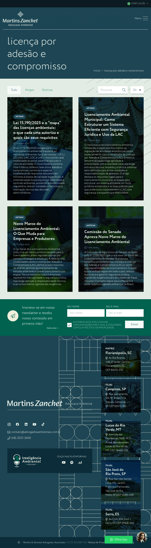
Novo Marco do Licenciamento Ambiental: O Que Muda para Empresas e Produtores (36, 231)
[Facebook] (17, 438)
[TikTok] (43, 438)
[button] (137, 3)
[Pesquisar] (124, 90)
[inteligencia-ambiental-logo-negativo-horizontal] (27, 474)
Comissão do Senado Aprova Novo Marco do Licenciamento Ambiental (107, 237)
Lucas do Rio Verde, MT (115, 441)
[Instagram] (9, 438)
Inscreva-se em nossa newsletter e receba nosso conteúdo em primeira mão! (38, 322)
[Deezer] (80, 476)
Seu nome (73, 306)
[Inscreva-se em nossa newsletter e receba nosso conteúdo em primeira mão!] (14, 322)
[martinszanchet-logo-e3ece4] (20, 18)
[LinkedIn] (26, 438)
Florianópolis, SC (119, 366)
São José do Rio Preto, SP (116, 485)
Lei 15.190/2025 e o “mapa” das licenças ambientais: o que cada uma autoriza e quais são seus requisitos (37, 130)
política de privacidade (99, 328)
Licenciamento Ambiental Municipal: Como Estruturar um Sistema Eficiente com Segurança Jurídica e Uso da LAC (107, 125)
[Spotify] (72, 476)
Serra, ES (112, 527)
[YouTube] (34, 438)
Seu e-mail (112, 306)
